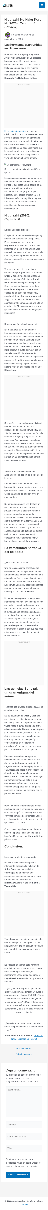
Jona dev (24, 1204)
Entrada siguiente (24, 1054)
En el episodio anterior (15, 131)
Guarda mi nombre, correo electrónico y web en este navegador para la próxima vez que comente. (23, 1162)
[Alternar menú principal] (42, 5)
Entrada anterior (24, 1049)
